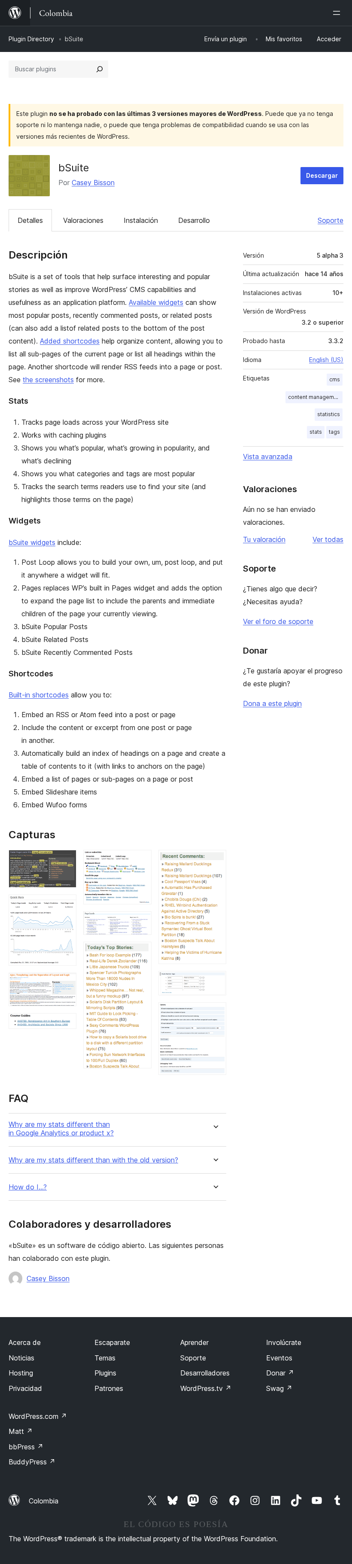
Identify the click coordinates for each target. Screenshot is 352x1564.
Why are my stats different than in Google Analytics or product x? (61, 1128)
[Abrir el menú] (338, 13)
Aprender (194, 1342)
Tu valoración (264, 539)
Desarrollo (194, 220)
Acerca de (25, 1342)
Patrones (108, 1388)
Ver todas (328, 539)
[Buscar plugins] (99, 69)
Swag (279, 1388)
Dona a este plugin (272, 703)
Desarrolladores (205, 1373)
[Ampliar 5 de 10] (140, 861)
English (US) (326, 359)
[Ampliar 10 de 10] (214, 1014)
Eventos (279, 1358)
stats (316, 432)
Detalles (30, 220)
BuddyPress (32, 1462)
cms (334, 379)
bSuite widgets (32, 542)
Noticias (21, 1358)
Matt (21, 1431)
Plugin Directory (31, 39)
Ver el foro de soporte (278, 621)
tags (334, 432)
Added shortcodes (70, 341)
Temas (104, 1358)
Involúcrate (283, 1342)
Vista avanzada (267, 456)
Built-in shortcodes (39, 695)
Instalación (141, 220)
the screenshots (48, 379)
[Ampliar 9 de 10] (214, 982)
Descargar (322, 175)
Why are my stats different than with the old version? (93, 1160)
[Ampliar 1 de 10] (65, 861)
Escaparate (112, 1342)
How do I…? (28, 1187)
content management (315, 397)
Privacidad (25, 1388)
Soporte (330, 220)
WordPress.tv (205, 1388)
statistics (328, 414)
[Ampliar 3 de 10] (65, 984)
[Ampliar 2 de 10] (65, 906)
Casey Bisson (93, 182)
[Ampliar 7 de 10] (140, 953)
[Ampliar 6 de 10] (140, 923)
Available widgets (156, 302)
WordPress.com (38, 1416)
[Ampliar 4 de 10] (65, 1024)
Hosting (21, 1373)
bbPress (26, 1446)
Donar (280, 1373)
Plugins (105, 1373)
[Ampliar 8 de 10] (214, 861)
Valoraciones (83, 220)
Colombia (43, 1501)
